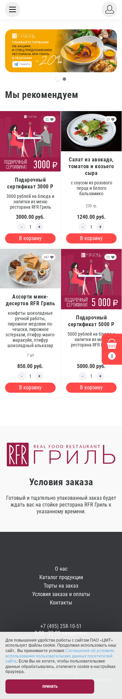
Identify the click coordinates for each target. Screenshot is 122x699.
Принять (50, 686)
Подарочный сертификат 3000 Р (30, 183)
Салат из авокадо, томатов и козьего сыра (91, 166)
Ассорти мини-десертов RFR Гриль (30, 300)
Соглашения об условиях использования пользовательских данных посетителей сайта (59, 655)
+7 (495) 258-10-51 (61, 626)
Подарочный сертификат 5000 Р (91, 321)
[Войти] (109, 9)
